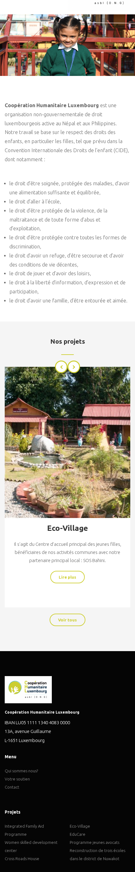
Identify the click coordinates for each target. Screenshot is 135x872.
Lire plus (67, 577)
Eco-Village (67, 528)
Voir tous (67, 620)
